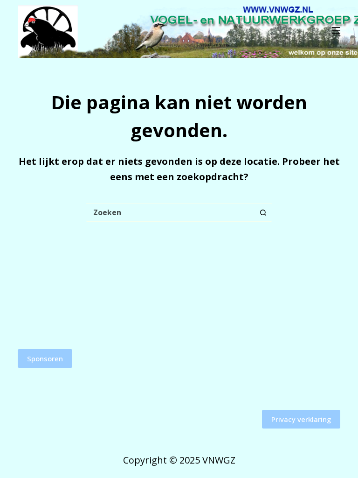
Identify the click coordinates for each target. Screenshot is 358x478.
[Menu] (336, 30)
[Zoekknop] (263, 212)
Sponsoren (45, 358)
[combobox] (170, 212)
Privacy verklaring (301, 419)
